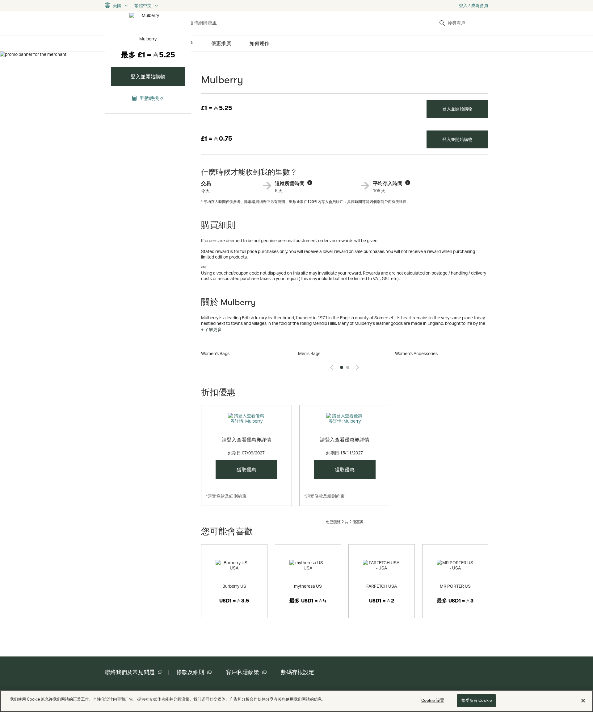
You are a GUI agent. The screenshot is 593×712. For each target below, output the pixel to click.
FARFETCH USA (381, 586)
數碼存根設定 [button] (297, 672)
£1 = (216, 108)
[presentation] (331, 367)
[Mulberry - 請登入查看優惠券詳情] (246, 422)
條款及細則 (190, 672)
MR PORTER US (455, 586)
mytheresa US (308, 586)
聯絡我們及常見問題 (130, 672)
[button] (211, 329)
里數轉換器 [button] (151, 98)
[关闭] (583, 700)
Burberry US (234, 586)
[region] (296, 701)
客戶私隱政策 (242, 672)
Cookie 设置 (432, 700)
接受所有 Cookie (476, 700)
